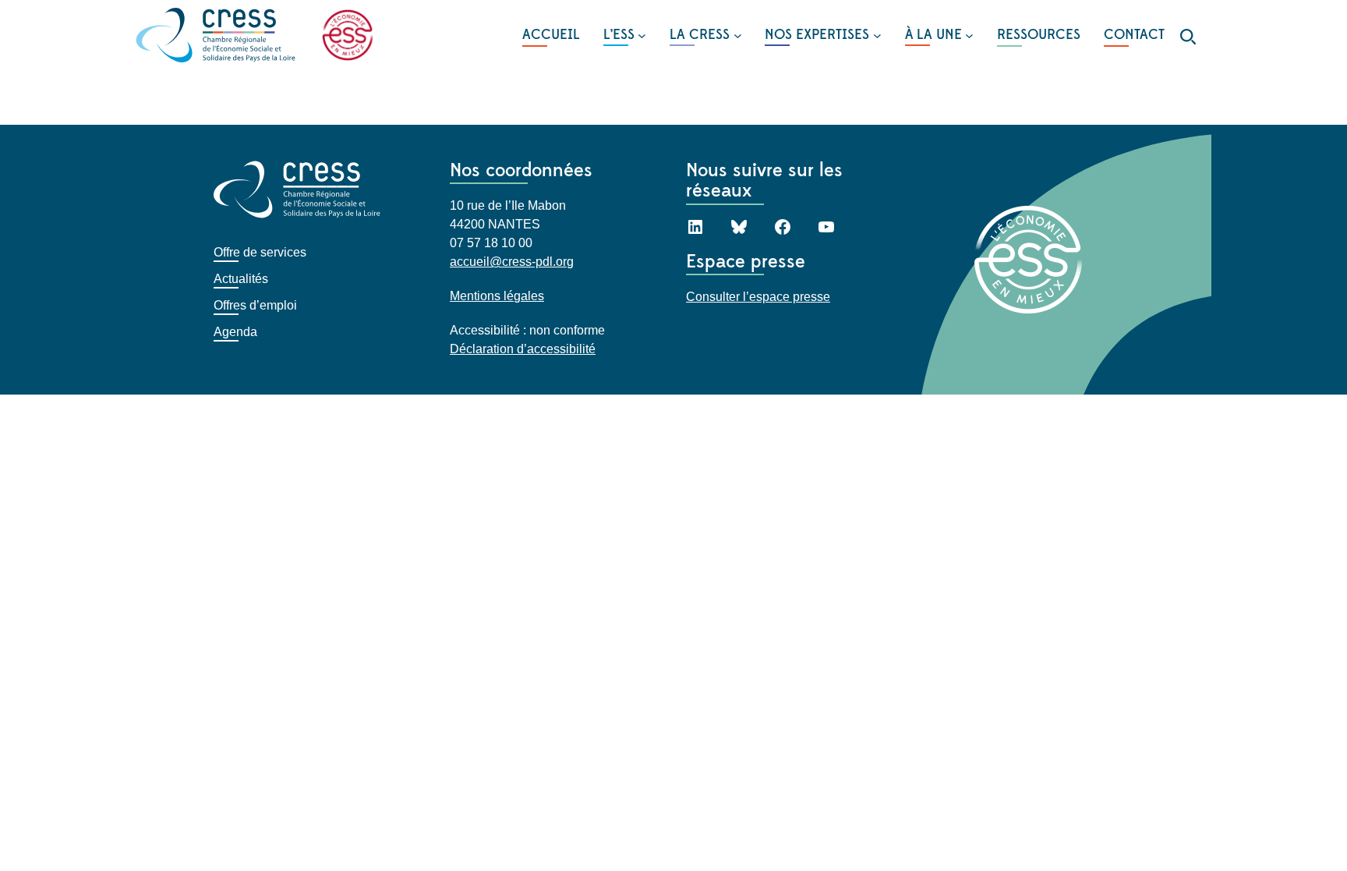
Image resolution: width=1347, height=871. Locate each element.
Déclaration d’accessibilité (523, 349)
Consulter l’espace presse (758, 296)
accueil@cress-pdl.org (512, 261)
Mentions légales (497, 296)
